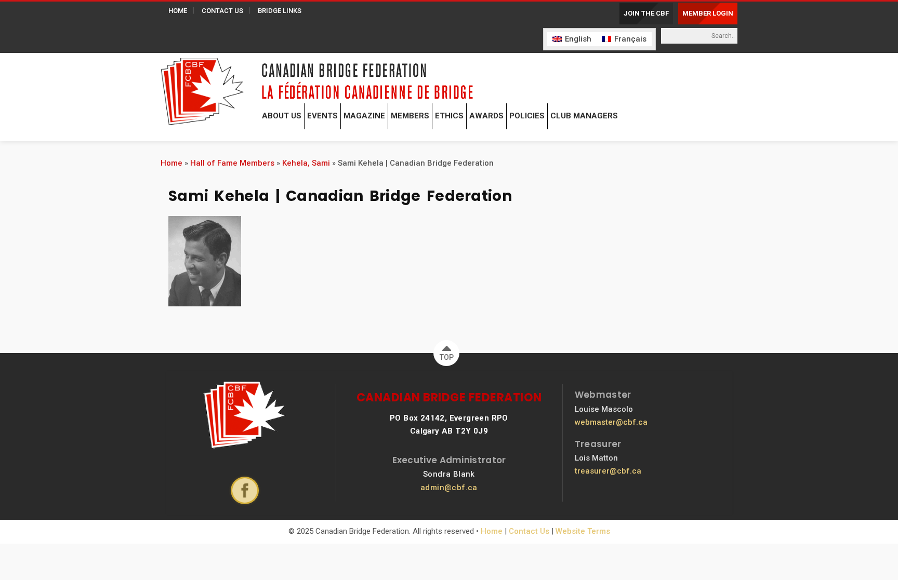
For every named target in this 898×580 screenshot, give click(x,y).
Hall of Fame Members (232, 163)
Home (171, 163)
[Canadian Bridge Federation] (202, 89)
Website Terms (583, 531)
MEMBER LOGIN (707, 13)
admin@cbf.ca (449, 487)
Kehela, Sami (306, 163)
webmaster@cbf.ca (611, 422)
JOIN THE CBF (646, 13)
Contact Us (529, 531)
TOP (447, 357)
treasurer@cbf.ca (608, 471)
